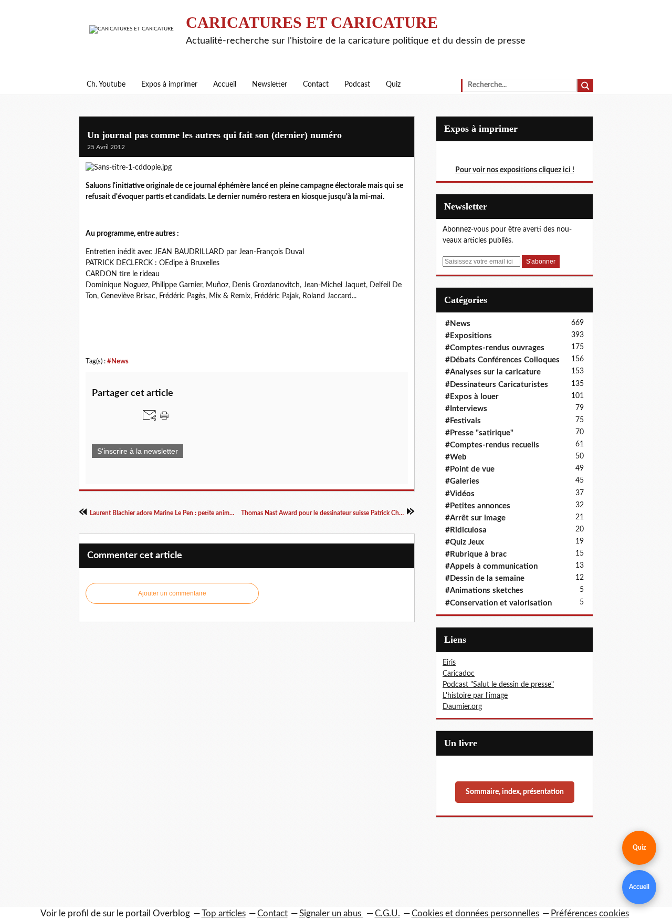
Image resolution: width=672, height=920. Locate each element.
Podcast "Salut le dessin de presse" (498, 684)
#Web (456, 457)
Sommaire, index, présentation (515, 792)
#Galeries (462, 481)
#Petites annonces (477, 506)
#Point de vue (470, 469)
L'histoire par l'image (475, 695)
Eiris (449, 662)
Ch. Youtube (106, 84)
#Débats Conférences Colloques (502, 360)
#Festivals (463, 421)
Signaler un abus (331, 913)
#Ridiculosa (466, 530)
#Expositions (468, 336)
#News (118, 361)
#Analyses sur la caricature (493, 372)
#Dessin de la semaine (484, 578)
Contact (316, 84)
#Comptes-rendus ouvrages (494, 348)
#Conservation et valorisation (498, 603)
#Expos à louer (472, 397)
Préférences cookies (590, 913)
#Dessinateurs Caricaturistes (496, 385)
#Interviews (466, 409)
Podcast (357, 84)
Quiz (393, 84)
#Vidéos (460, 494)
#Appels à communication (491, 566)
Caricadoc (459, 673)
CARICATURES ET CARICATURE (312, 22)
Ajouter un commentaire (172, 593)
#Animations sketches (484, 590)
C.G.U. (387, 913)
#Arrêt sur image (475, 518)
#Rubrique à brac (476, 554)
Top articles (224, 913)
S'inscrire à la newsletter (137, 451)
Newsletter (269, 84)
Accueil (224, 84)
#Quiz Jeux (464, 542)
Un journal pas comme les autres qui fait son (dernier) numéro (214, 135)
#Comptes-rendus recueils (492, 445)
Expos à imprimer (169, 84)
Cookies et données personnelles (475, 913)
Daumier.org (462, 706)
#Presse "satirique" (479, 433)
